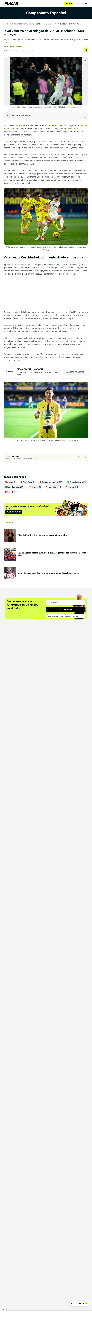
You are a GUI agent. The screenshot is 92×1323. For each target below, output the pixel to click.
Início (6, 24)
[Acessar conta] (82, 3)
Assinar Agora (14, 512)
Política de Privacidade (71, 617)
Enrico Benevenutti (15, 47)
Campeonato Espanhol (19, 24)
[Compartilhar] (86, 50)
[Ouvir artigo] (7, 116)
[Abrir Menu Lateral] (86, 3)
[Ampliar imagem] (46, 81)
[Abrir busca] (77, 3)
